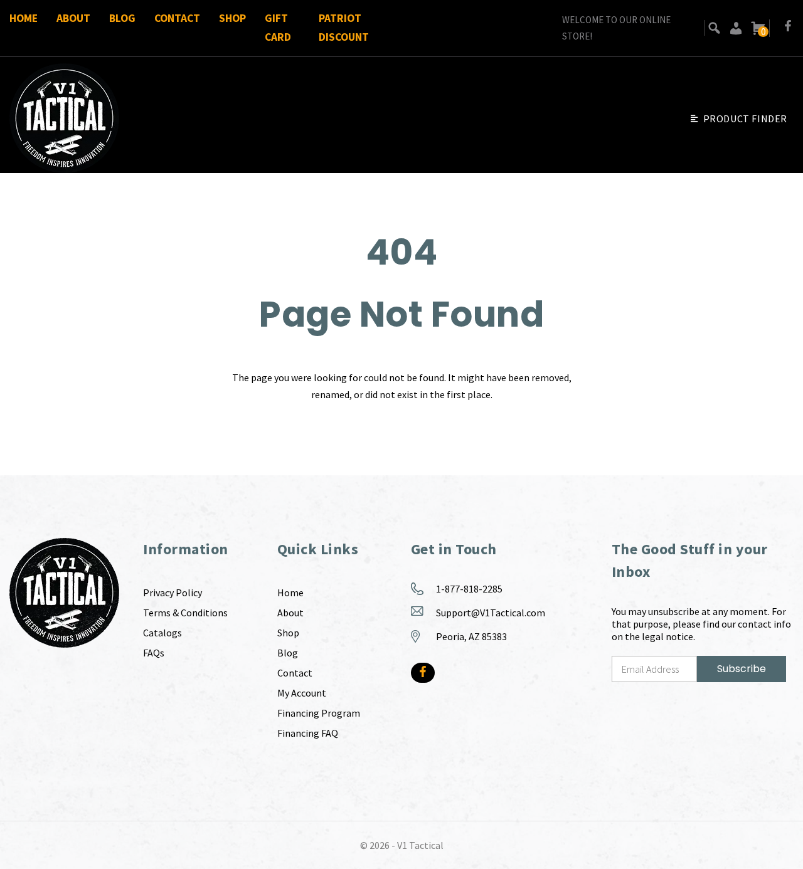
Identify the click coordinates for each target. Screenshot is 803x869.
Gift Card (278, 27)
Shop (232, 18)
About (73, 18)
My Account (301, 693)
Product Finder (745, 118)
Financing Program (318, 713)
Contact (177, 18)
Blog (122, 18)
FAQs (153, 652)
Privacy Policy (172, 592)
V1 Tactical (420, 845)
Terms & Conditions (185, 612)
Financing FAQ (307, 733)
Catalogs (162, 632)
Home (23, 18)
